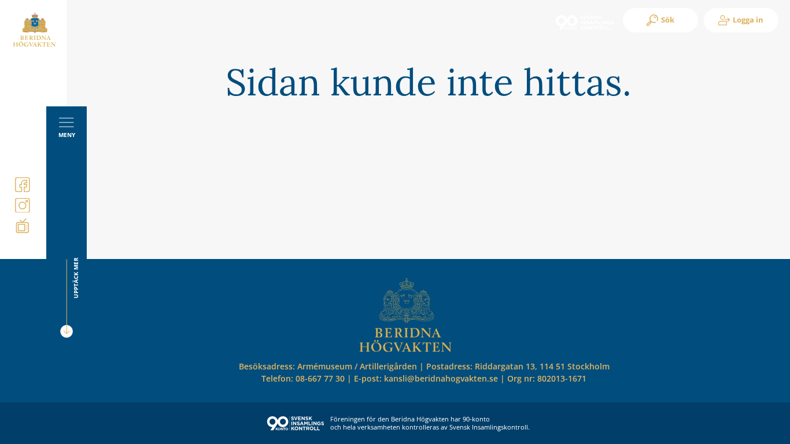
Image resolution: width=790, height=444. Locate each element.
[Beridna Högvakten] (34, 44)
